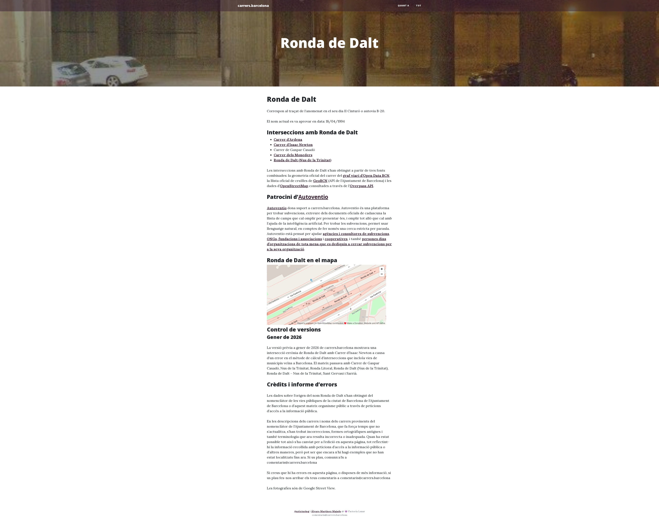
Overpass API (361, 186)
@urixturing (301, 511)
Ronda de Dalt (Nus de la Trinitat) (302, 160)
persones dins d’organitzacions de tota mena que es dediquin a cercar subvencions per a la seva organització (329, 244)
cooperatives (336, 239)
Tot (418, 5)
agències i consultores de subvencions (356, 233)
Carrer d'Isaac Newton (293, 144)
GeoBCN (320, 180)
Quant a (403, 5)
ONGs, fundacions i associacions (294, 239)
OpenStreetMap (294, 186)
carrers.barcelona (253, 5)
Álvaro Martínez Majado (326, 511)
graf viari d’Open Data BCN (366, 175)
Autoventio (313, 196)
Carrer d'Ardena (288, 139)
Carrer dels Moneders (293, 155)
